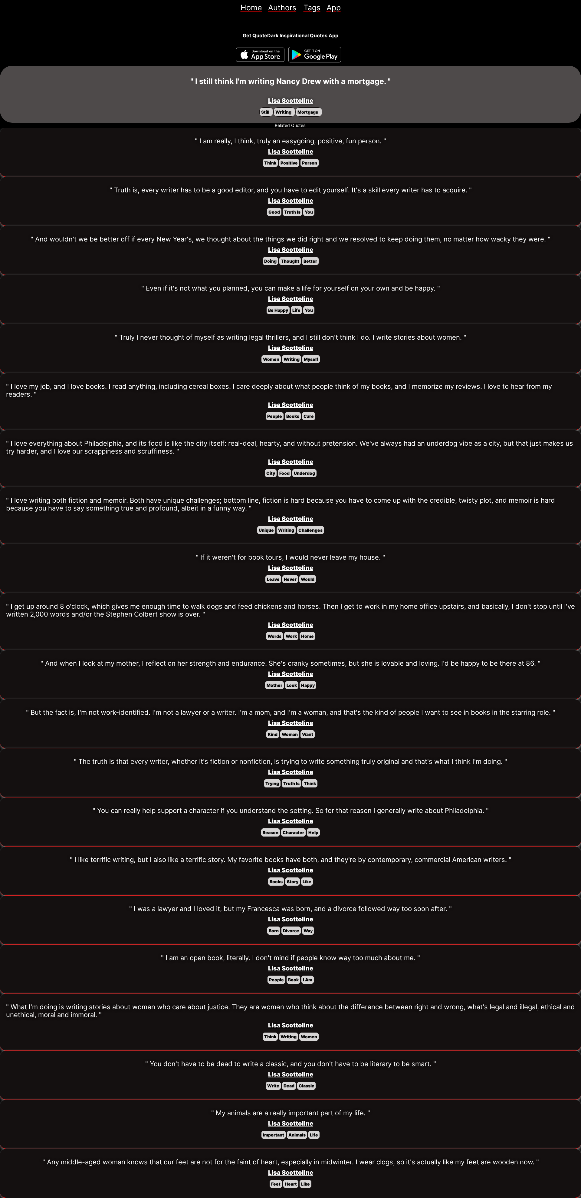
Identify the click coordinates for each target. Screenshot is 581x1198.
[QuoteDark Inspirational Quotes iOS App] (260, 55)
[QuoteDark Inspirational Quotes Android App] (314, 55)
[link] (251, 7)
